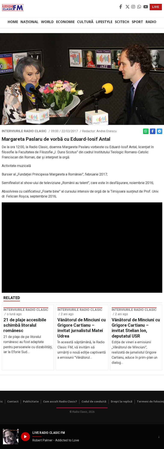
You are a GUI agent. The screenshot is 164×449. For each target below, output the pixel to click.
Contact (13, 401)
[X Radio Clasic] (127, 7)
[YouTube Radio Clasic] (145, 7)
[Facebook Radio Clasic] (121, 7)
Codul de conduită (94, 401)
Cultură (85, 21)
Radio (151, 21)
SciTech (122, 21)
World (47, 21)
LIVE (155, 7)
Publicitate (31, 401)
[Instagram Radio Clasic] (133, 7)
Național (29, 21)
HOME (13, 21)
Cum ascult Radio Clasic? (60, 401)
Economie (65, 21)
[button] (10, 436)
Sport (137, 21)
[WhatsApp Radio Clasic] (139, 7)
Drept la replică (121, 401)
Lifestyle (104, 21)
